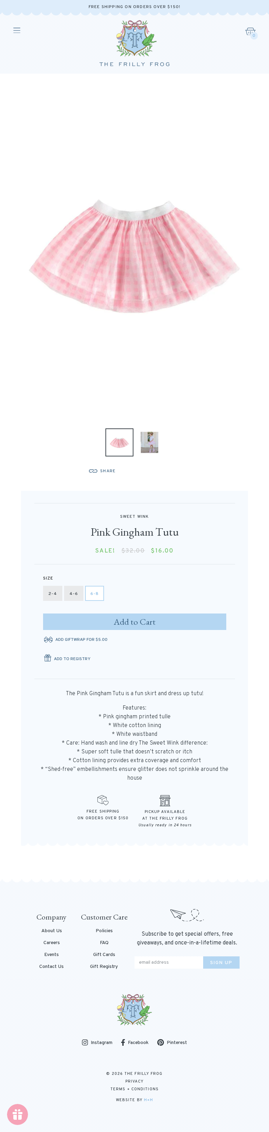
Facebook (138, 1043)
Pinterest (177, 1043)
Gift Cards (104, 955)
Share (108, 471)
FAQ (104, 943)
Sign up (221, 963)
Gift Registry (104, 966)
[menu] (16, 30)
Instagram (101, 1043)
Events (51, 955)
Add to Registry (72, 659)
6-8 (94, 594)
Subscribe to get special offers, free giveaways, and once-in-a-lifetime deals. (187, 939)
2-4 (52, 594)
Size (48, 578)
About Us (51, 931)
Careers (51, 943)
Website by (134, 1100)
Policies (104, 931)
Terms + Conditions (134, 1089)
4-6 (73, 594)
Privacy (134, 1081)
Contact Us (51, 966)
